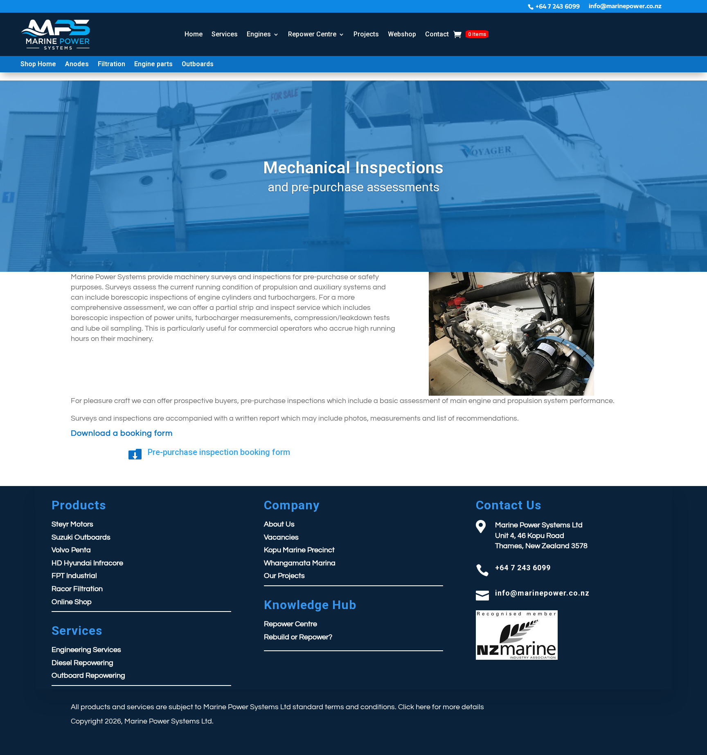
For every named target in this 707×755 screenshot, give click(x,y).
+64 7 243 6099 (558, 6)
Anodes (77, 64)
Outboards (198, 64)
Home (194, 34)
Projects (366, 34)
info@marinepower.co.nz (625, 6)
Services (225, 34)
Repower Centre (312, 34)
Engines (259, 34)
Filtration (111, 64)
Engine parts (153, 64)
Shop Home (38, 64)
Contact (437, 34)
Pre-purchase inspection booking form (219, 452)
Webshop (402, 34)
